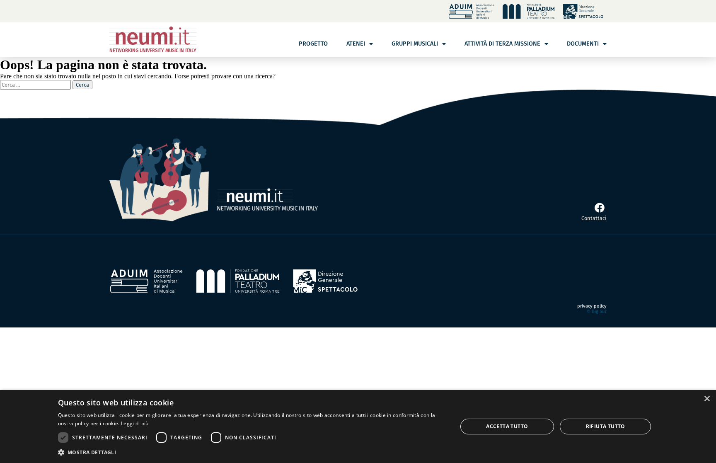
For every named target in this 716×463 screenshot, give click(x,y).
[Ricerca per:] (36, 84)
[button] (251, 452)
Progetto (313, 43)
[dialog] (358, 426)
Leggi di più (135, 423)
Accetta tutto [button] (507, 426)
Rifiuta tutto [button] (605, 426)
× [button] (707, 399)
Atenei (355, 43)
